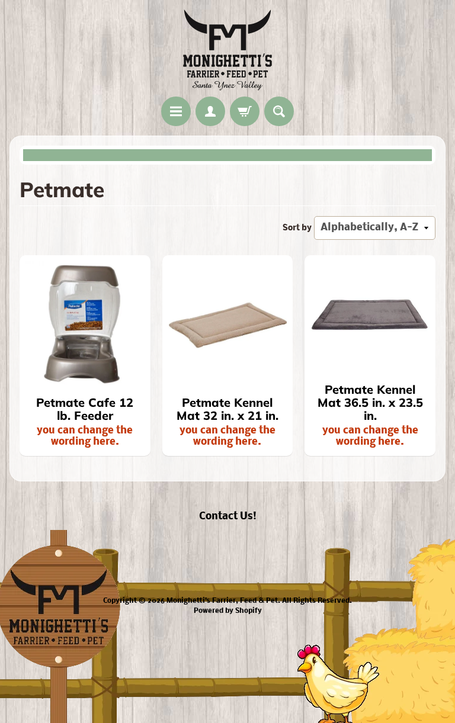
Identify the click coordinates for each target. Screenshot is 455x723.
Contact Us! (228, 516)
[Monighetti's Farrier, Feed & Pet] (227, 50)
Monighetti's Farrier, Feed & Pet (222, 601)
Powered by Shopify (228, 611)
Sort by (297, 228)
